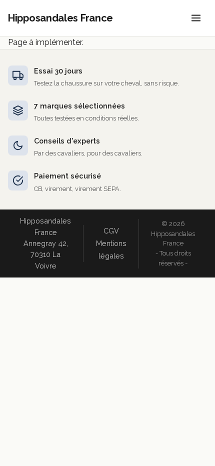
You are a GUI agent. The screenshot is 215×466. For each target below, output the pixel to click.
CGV (111, 230)
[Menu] (196, 18)
